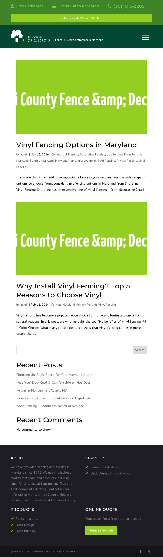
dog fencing (115, 154)
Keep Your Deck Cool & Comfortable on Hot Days (53, 382)
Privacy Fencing (127, 160)
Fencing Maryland (42, 160)
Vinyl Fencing (107, 304)
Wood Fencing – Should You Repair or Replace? (51, 406)
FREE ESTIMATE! (101, 530)
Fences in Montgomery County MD (41, 390)
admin (24, 154)
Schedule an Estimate (81, 17)
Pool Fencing (106, 160)
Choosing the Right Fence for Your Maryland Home (54, 374)
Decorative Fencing (92, 154)
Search (139, 350)
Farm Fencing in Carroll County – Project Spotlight (53, 398)
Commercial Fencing (64, 154)
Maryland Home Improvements (76, 160)
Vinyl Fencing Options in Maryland (76, 145)
